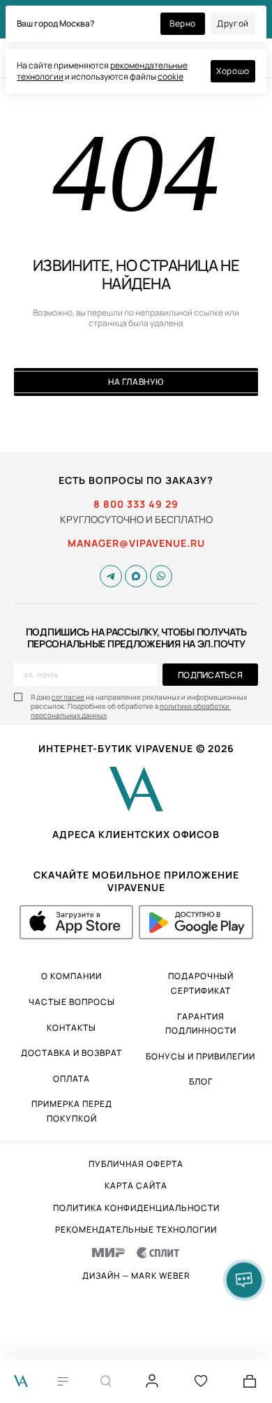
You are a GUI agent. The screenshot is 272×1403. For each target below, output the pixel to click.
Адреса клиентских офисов (136, 834)
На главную (136, 382)
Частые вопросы (72, 1002)
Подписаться (210, 675)
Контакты (71, 1028)
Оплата (71, 1079)
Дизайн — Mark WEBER (136, 1275)
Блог (201, 1081)
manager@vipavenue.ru (136, 543)
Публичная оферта (136, 1164)
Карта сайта (136, 1185)
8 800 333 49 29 (136, 504)
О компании (71, 976)
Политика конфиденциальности (136, 1208)
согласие (68, 697)
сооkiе (170, 76)
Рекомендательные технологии (136, 1229)
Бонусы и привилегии (200, 1056)
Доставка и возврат (71, 1053)
